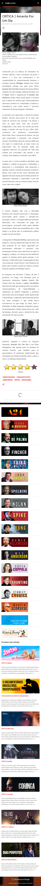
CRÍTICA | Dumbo (6, 761)
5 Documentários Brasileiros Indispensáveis (14, 696)
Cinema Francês (7, 380)
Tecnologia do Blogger (22, 879)
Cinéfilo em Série (10, 3)
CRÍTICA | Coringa (7, 794)
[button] (3, 28)
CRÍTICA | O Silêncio (7, 827)
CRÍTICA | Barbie (6, 663)
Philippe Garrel (26, 380)
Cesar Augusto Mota (23, 377)
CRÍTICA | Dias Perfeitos (8, 859)
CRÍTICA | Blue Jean (7, 728)
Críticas (17, 380)
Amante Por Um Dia (9, 377)
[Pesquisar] (38, 3)
